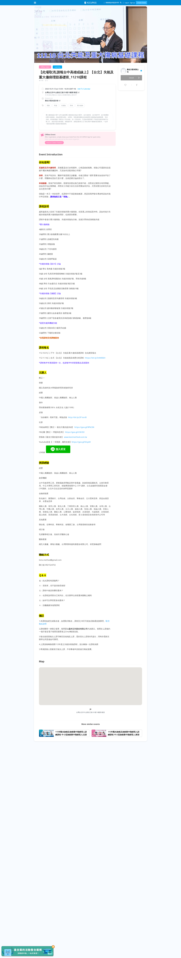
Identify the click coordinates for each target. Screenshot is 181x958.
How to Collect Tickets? (54, 143)
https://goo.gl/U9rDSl (74, 432)
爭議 (55, 105)
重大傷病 (80, 105)
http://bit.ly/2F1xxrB (77, 417)
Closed (131, 78)
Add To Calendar (84, 89)
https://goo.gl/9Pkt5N (84, 427)
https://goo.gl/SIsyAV (81, 442)
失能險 (63, 105)
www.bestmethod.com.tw (75, 437)
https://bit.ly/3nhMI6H (95, 358)
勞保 (71, 105)
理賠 (48, 105)
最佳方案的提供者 (51, 100)
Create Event (141, 3)
